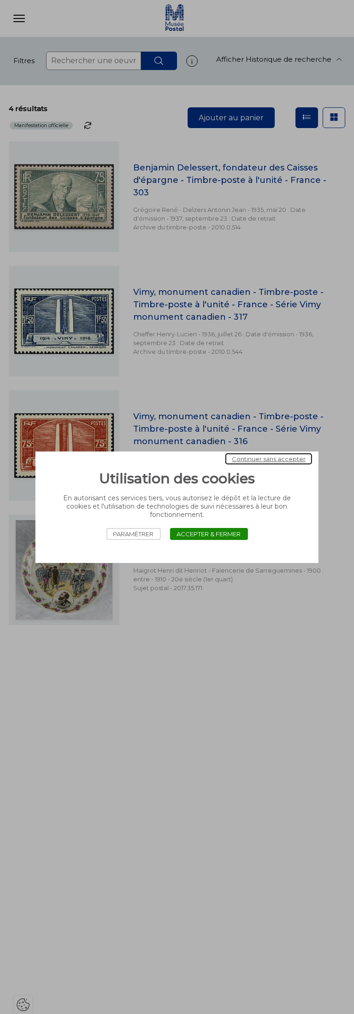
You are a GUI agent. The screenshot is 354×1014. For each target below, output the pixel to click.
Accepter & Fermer (209, 534)
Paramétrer (133, 534)
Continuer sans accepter (269, 459)
